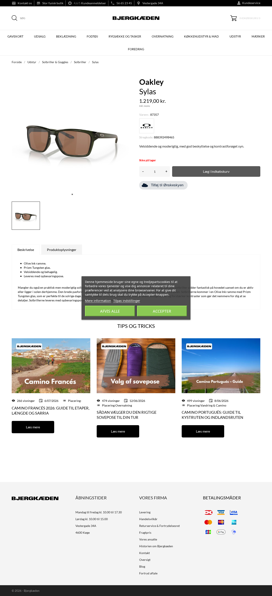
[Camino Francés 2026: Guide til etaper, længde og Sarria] (51, 365)
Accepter (162, 311)
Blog (142, 566)
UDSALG (39, 36)
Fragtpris (145, 532)
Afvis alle (110, 311)
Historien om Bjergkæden (156, 546)
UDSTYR (235, 36)
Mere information (98, 300)
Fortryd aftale (148, 573)
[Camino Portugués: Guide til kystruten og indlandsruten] (221, 365)
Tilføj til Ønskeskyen (167, 185)
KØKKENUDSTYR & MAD (201, 36)
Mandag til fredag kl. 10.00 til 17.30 (98, 512)
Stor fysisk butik (52, 3)
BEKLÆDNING (66, 36)
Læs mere (33, 427)
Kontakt (144, 553)
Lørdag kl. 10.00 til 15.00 (91, 519)
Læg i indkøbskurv (216, 171)
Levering (144, 512)
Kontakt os (25, 3)
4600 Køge (82, 532)
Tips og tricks (136, 326)
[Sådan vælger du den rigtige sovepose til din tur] (136, 365)
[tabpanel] (72, 138)
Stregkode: (146, 137)
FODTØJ (92, 36)
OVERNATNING (162, 36)
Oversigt (144, 559)
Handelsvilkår (148, 519)
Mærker (258, 36)
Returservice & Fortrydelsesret (159, 526)
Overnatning (123, 405)
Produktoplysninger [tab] (61, 250)
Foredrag (136, 49)
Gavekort (15, 36)
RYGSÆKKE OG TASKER (125, 36)
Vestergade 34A (152, 3)
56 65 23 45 (124, 3)
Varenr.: (144, 114)
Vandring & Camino (213, 405)
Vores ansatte (148, 539)
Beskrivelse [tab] (25, 250)
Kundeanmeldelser (93, 3)
